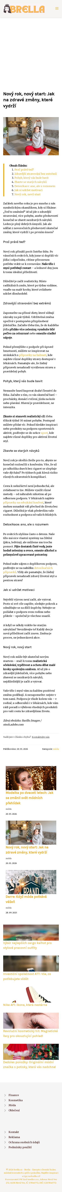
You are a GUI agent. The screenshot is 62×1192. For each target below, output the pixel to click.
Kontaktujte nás (40, 737)
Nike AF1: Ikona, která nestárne (25, 1005)
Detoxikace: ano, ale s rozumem (34, 186)
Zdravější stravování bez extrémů (35, 173)
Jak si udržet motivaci (28, 190)
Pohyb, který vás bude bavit (31, 177)
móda (56, 749)
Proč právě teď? (24, 169)
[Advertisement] (31, 50)
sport (44, 432)
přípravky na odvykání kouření (23, 502)
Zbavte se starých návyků (30, 182)
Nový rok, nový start (27, 194)
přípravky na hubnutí (32, 355)
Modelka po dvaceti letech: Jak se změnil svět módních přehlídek (29, 798)
